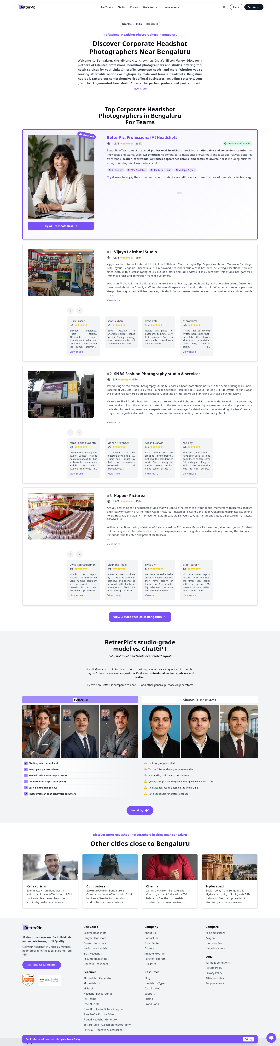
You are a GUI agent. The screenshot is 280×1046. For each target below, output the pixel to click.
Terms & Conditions (218, 962)
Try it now (114, 177)
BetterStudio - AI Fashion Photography (107, 1024)
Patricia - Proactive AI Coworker (102, 1030)
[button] (150, 7)
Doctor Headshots (94, 943)
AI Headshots (91, 983)
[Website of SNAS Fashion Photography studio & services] (108, 379)
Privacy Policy (214, 973)
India (139, 23)
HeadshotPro (214, 943)
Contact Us (151, 938)
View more (140, 88)
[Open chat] (271, 1038)
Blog (147, 978)
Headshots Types (155, 983)
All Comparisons (216, 933)
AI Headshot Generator (97, 978)
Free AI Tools (91, 1004)
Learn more (169, 7)
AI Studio (88, 988)
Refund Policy (214, 968)
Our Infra (150, 964)
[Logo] (27, 7)
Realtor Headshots (94, 933)
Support (150, 993)
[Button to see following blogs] (79, 310)
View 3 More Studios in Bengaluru (137, 617)
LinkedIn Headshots (95, 964)
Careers (149, 948)
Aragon (210, 938)
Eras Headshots (93, 953)
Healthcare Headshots (97, 948)
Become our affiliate (44, 964)
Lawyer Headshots (94, 938)
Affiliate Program (155, 953)
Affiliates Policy (215, 978)
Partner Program (155, 959)
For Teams (107, 7)
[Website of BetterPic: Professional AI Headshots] (108, 143)
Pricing (134, 7)
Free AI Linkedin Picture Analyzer (103, 1009)
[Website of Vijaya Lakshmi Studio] (108, 257)
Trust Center (152, 943)
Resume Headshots (95, 959)
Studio (121, 7)
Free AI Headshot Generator (100, 1019)
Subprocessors (215, 983)
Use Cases (148, 7)
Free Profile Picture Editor (99, 1014)
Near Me (127, 23)
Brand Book (152, 1004)
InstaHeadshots (215, 948)
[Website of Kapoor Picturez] (108, 501)
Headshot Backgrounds (97, 993)
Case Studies (152, 988)
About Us (150, 933)
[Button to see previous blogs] (70, 310)
